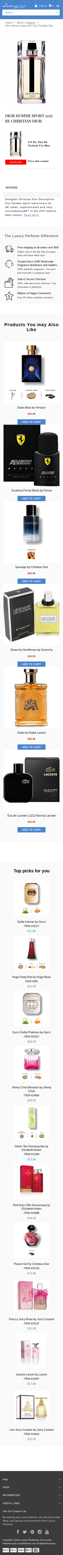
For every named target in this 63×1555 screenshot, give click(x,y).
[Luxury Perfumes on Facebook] (16, 1532)
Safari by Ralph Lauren (31, 732)
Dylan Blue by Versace (31, 407)
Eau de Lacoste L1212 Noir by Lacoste (32, 815)
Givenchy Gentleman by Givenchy (31, 649)
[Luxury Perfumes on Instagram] (38, 1532)
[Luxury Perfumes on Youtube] (46, 1532)
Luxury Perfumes (29, 1539)
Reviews (12, 187)
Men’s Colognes (26, 22)
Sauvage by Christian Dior (31, 567)
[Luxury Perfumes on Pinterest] (31, 1532)
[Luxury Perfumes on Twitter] (23, 1532)
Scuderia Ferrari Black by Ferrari (31, 490)
